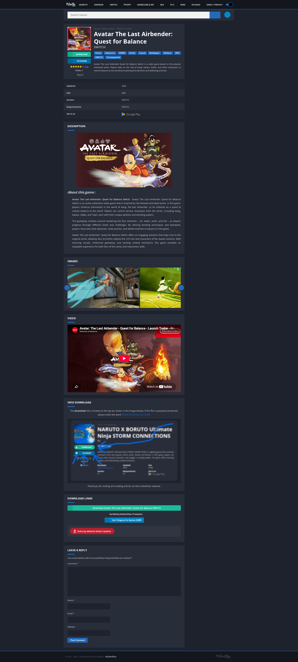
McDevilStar (110, 656)
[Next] (181, 288)
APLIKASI (196, 4)
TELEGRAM (82, 61)
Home (97, 28)
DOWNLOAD (82, 54)
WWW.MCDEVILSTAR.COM (135, 414)
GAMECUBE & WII (145, 4)
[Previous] (67, 288)
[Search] (215, 15)
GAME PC (83, 4)
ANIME (122, 53)
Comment (73, 563)
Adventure (110, 53)
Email (71, 613)
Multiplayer (154, 53)
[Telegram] (227, 15)
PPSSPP (127, 4)
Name (71, 600)
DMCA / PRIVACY (215, 4)
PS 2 (172, 4)
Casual (142, 53)
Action (129, 28)
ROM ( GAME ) (108, 28)
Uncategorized (113, 57)
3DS (162, 4)
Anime (132, 53)
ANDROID (99, 4)
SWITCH (113, 4)
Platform (167, 53)
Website (71, 626)
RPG (177, 53)
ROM (183, 4)
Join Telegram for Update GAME (126, 520)
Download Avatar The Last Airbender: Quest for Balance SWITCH (127, 507)
